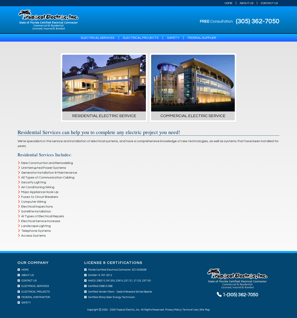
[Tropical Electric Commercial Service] (193, 83)
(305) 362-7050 (257, 21)
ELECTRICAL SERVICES (98, 37)
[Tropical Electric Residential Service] (104, 83)
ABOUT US (246, 3)
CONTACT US (269, 3)
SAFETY (173, 37)
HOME (228, 3)
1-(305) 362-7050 (240, 294)
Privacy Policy (173, 310)
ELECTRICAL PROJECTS (141, 37)
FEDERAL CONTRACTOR (35, 297)
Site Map (205, 310)
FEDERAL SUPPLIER (202, 37)
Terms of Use (190, 310)
